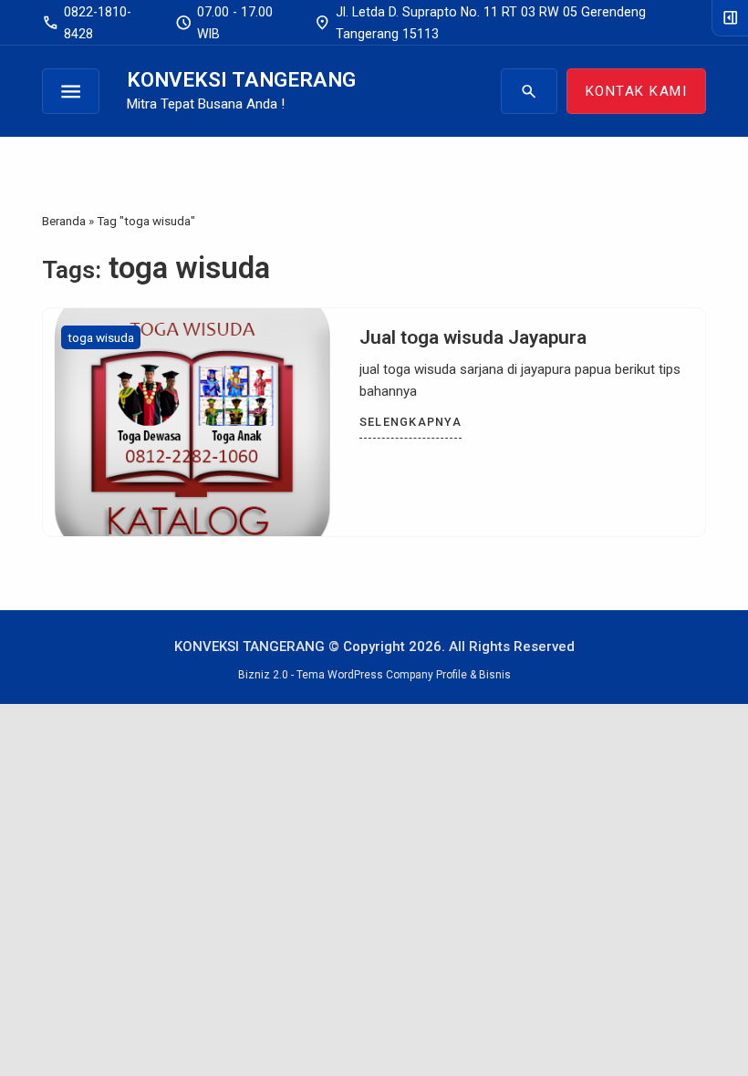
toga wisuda (101, 337)
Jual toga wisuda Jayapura (473, 337)
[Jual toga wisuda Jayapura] (192, 422)
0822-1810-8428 (86, 23)
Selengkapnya (410, 422)
